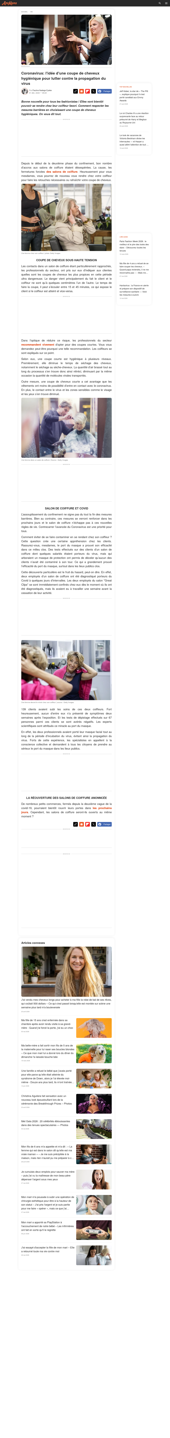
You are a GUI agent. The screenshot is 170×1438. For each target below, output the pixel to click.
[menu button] (166, 3)
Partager (107, 91)
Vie (31, 11)
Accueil (24, 11)
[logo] (9, 3)
